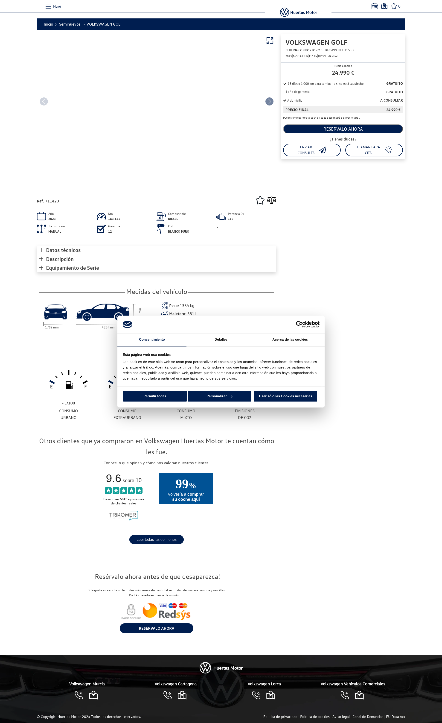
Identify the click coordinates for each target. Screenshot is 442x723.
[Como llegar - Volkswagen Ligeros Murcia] (359, 695)
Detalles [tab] (221, 340)
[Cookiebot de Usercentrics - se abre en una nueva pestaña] (299, 324)
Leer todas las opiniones (157, 540)
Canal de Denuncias (367, 716)
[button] (269, 101)
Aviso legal (341, 716)
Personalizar (216, 396)
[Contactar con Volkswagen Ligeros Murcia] (347, 695)
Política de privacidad (280, 716)
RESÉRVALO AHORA (156, 628)
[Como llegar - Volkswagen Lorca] (270, 695)
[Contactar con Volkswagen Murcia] (81, 695)
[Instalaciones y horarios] (384, 6)
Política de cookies (315, 716)
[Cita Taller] (375, 6)
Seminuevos (70, 23)
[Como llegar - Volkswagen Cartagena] (182, 695)
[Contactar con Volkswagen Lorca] (258, 695)
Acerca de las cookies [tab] (290, 340)
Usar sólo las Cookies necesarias (285, 396)
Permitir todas (154, 396)
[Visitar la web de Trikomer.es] (124, 521)
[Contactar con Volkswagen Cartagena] (169, 695)
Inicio (48, 23)
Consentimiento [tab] (152, 340)
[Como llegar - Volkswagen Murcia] (93, 695)
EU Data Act (395, 716)
